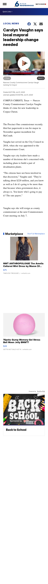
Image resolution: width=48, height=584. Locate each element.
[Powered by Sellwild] (41, 391)
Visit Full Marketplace (36, 234)
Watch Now (40, 4)
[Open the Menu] (4, 4)
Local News (11, 23)
